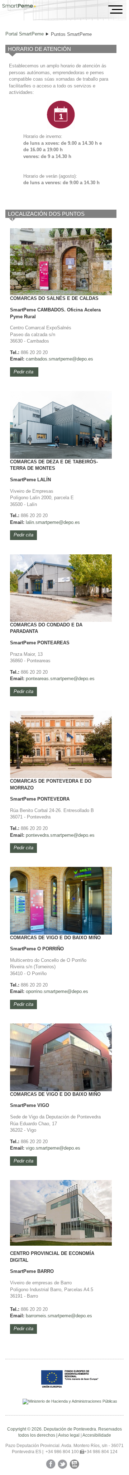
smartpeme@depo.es (57, 522)
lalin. (30, 522)
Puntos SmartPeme (71, 34)
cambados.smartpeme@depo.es (59, 359)
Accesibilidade (96, 1435)
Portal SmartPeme (24, 34)
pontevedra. (38, 835)
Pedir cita (24, 371)
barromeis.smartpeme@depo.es (59, 1315)
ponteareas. (38, 678)
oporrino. (35, 991)
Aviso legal (69, 1435)
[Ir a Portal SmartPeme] (19, 6)
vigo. (31, 1148)
